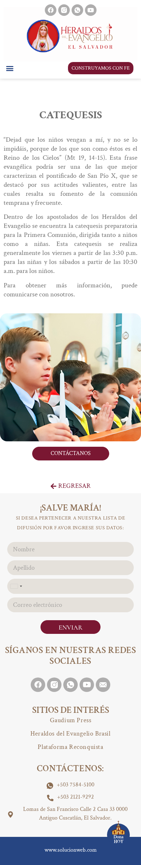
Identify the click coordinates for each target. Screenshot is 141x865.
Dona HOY (119, 839)
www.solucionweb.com (70, 850)
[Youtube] (91, 10)
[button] (10, 68)
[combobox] (16, 586)
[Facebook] (50, 10)
